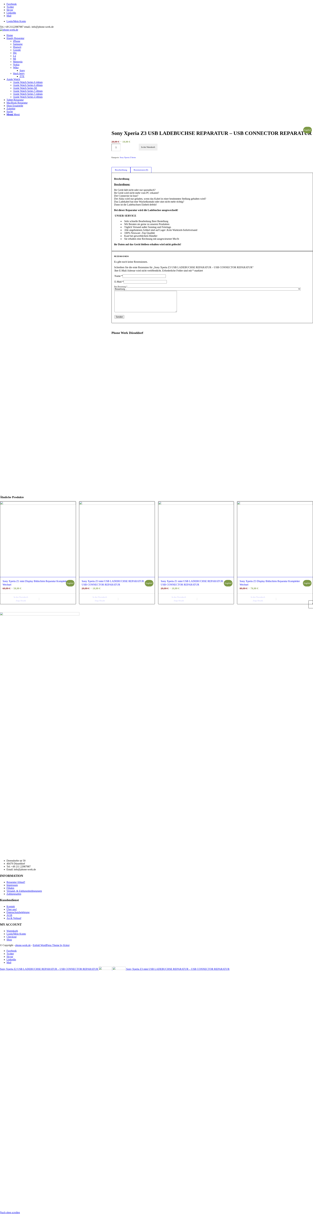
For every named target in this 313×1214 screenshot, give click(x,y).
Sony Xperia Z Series (128, 157)
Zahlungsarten (14, 893)
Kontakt (11, 906)
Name (118, 276)
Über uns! (12, 909)
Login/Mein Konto (16, 21)
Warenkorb (12, 930)
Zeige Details (21, 601)
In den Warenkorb (148, 147)
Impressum (12, 885)
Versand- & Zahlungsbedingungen (24, 891)
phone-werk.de (23, 945)
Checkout (11, 936)
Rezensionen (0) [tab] (141, 170)
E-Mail (119, 281)
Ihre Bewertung (120, 286)
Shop (9, 939)
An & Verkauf (14, 918)
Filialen (10, 888)
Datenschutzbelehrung (18, 912)
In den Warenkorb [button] (21, 597)
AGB (9, 915)
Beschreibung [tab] (121, 170)
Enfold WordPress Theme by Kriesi (51, 945)
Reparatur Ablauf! (16, 882)
